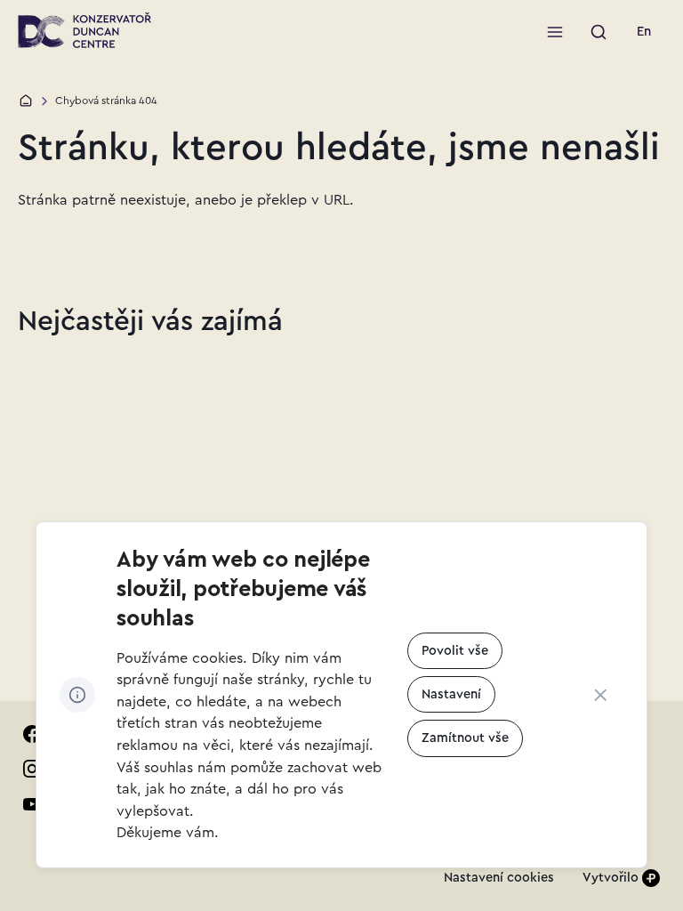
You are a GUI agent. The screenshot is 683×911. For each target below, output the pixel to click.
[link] (643, 31)
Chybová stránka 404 (106, 100)
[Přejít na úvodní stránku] (84, 30)
